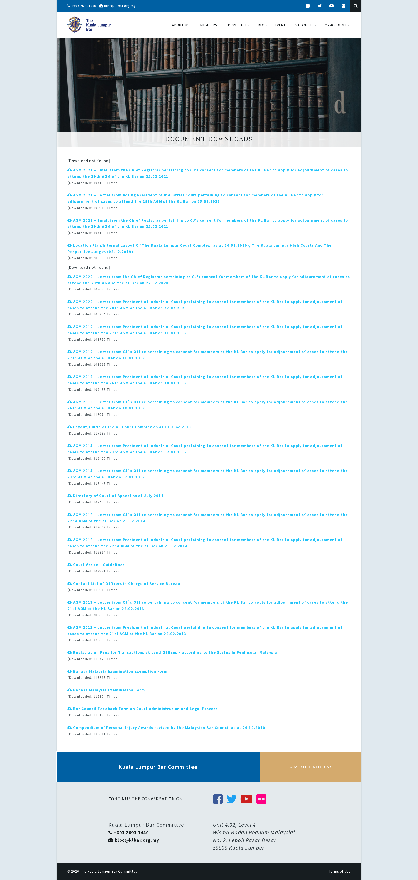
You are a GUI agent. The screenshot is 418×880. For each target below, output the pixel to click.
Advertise (310, 767)
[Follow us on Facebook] (308, 6)
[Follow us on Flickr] (343, 6)
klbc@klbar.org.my (119, 5)
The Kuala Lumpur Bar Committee (109, 871)
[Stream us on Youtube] (331, 6)
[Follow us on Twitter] (320, 6)
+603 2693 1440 (83, 5)
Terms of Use (339, 871)
